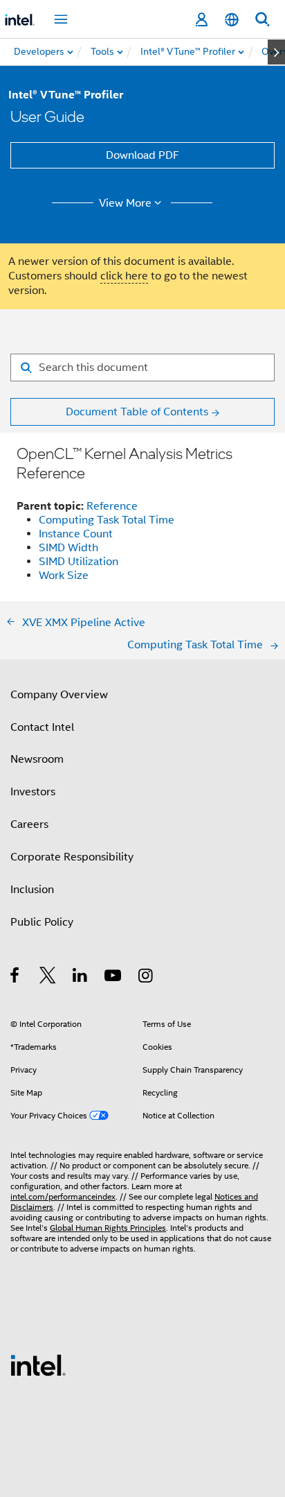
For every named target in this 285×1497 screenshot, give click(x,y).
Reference (112, 506)
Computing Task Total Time (106, 520)
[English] (231, 20)
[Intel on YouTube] (114, 977)
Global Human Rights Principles (108, 1227)
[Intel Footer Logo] (38, 1364)
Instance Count (76, 534)
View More (125, 203)
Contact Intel (42, 727)
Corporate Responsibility (72, 857)
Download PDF (142, 155)
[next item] (276, 52)
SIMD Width (68, 548)
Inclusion (32, 890)
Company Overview (59, 695)
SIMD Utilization (78, 562)
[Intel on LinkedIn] (80, 977)
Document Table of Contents (137, 412)
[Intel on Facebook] (15, 977)
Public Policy (41, 922)
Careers (29, 824)
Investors (32, 792)
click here (124, 276)
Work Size (64, 575)
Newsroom (37, 759)
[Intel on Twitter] (48, 977)
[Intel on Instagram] (146, 977)
